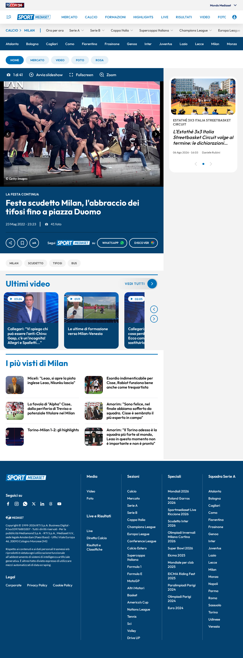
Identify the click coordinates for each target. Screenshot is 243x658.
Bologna (214, 498)
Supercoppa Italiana (136, 557)
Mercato (133, 498)
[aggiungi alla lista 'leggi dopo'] (22, 243)
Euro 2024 (175, 608)
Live (90, 531)
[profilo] (234, 17)
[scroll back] (154, 309)
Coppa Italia (136, 520)
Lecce (212, 562)
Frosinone (215, 527)
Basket (132, 595)
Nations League (138, 609)
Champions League (141, 527)
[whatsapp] (25, 503)
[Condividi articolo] (10, 243)
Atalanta (214, 491)
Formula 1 (134, 567)
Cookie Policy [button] (62, 585)
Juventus (214, 548)
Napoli (213, 584)
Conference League (141, 541)
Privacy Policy (37, 585)
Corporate (13, 585)
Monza (213, 577)
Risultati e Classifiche (94, 547)
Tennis (131, 616)
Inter (211, 541)
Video (91, 491)
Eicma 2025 (176, 555)
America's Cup (137, 602)
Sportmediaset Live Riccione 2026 (182, 512)
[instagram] (16, 503)
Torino (213, 612)
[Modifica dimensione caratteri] (34, 243)
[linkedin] (42, 503)
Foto (90, 498)
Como (212, 512)
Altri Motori (135, 588)
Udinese (214, 619)
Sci (129, 623)
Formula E (134, 574)
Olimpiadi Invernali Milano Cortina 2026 (181, 536)
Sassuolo (214, 605)
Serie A (132, 505)
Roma (212, 598)
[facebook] (8, 503)
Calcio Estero (137, 548)
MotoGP (133, 581)
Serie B (132, 512)
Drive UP (133, 638)
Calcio (131, 491)
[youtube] (59, 503)
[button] (15, 60)
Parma (213, 591)
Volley (131, 631)
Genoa (213, 534)
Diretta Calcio (97, 538)
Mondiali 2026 (178, 491)
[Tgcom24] (15, 5)
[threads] (50, 503)
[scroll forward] (154, 319)
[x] (33, 503)
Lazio (212, 555)
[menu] (8, 17)
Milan (212, 569)
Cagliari (214, 505)
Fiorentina (216, 520)
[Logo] (34, 17)
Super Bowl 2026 (180, 548)
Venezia (214, 626)
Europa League (138, 534)
